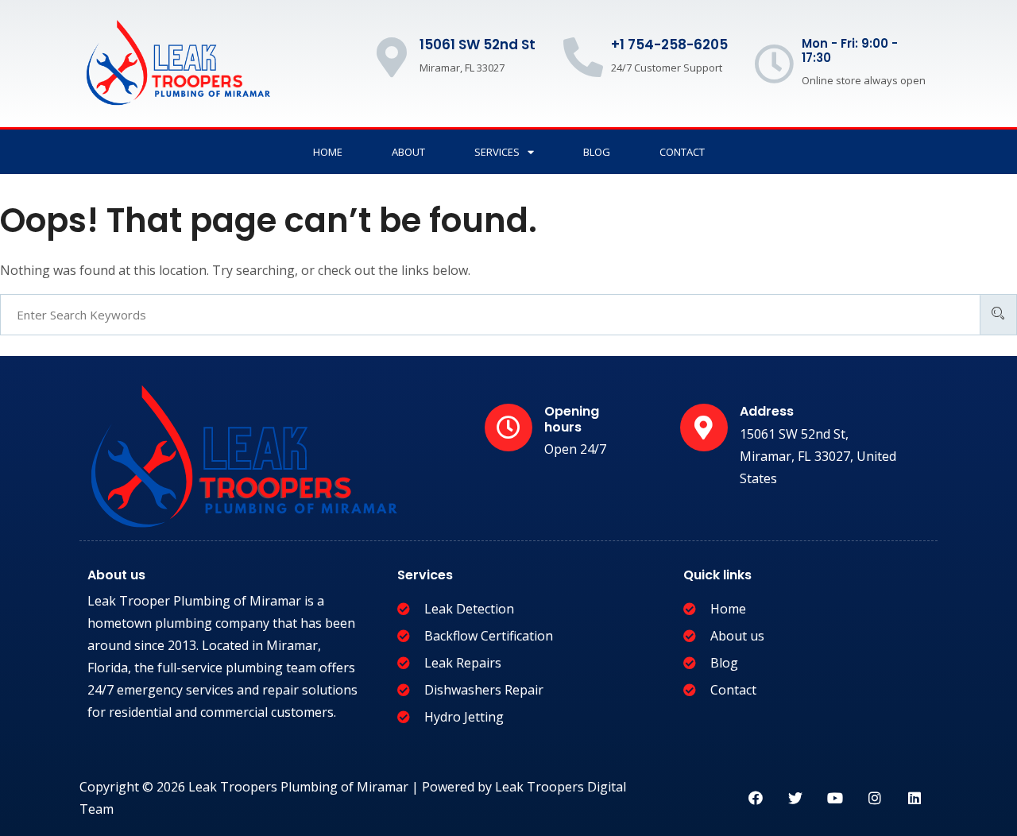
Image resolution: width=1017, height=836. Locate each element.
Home (327, 152)
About (408, 152)
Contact (682, 152)
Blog (596, 152)
